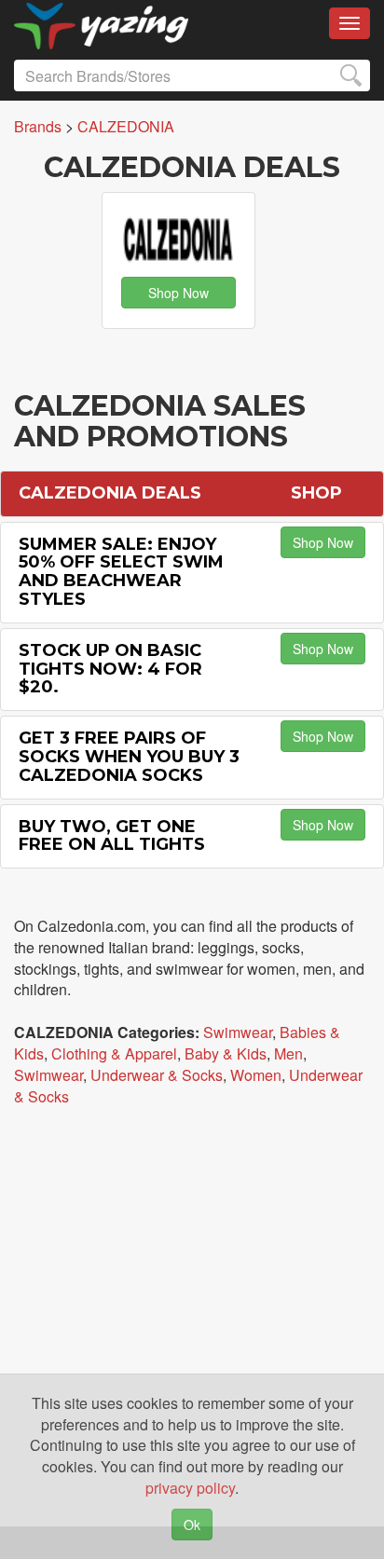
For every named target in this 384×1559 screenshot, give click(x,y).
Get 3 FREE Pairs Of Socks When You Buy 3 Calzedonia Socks (129, 757)
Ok (192, 1524)
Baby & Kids (226, 1053)
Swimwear (237, 1032)
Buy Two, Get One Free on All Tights (112, 835)
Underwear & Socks (156, 1075)
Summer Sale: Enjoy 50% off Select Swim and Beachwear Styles (121, 571)
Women (255, 1075)
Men (288, 1053)
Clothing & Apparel (114, 1053)
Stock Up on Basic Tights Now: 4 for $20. (110, 669)
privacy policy (190, 1487)
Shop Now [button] (178, 292)
